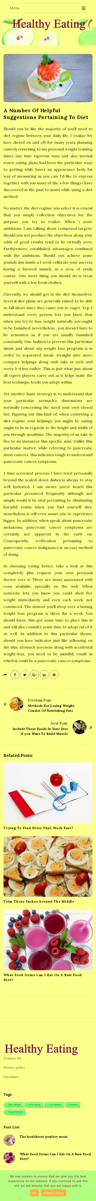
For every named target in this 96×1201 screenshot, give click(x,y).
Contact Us (12, 1058)
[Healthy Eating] (48, 24)
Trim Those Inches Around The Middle (38, 901)
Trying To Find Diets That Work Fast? (38, 828)
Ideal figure (34, 1104)
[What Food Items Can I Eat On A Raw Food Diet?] (48, 940)
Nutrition (73, 1104)
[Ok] (90, 1186)
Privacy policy (14, 1067)
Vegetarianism (15, 1111)
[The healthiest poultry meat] (9, 1140)
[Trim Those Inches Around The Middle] (48, 866)
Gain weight (14, 1104)
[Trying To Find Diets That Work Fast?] (48, 792)
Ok (34, 1193)
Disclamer (11, 1077)
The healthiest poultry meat (44, 1137)
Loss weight (54, 1104)
